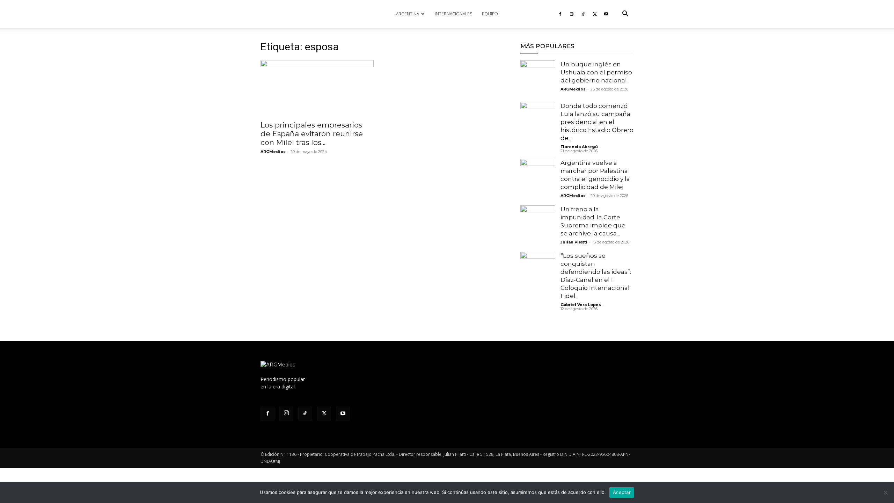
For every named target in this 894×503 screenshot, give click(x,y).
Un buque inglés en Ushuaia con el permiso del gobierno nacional (596, 72)
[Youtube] (606, 14)
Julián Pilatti (573, 242)
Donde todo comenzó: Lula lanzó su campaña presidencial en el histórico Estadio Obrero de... (596, 121)
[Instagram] (571, 14)
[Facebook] (560, 14)
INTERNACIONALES (453, 14)
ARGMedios (273, 151)
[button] (625, 14)
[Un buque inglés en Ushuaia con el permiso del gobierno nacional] (537, 77)
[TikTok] (583, 14)
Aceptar (622, 492)
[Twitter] (594, 14)
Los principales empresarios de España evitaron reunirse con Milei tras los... (312, 134)
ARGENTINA (407, 14)
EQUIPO (490, 14)
